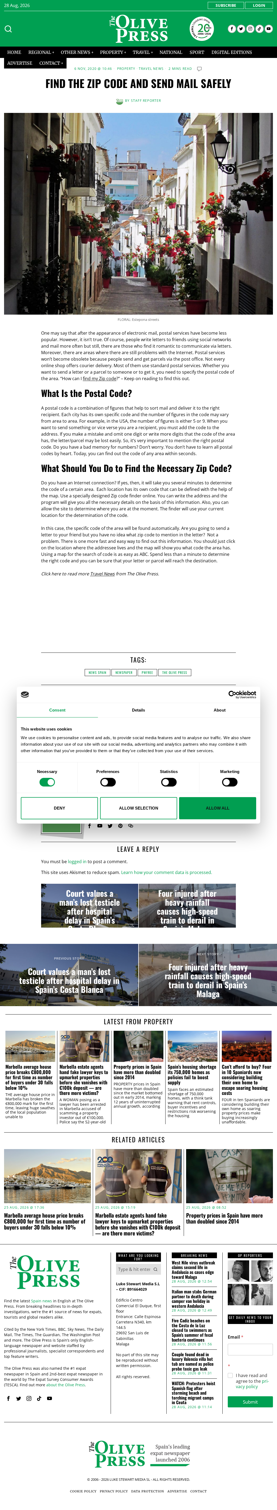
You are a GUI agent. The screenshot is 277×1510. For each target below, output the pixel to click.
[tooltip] (232, 29)
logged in (77, 862)
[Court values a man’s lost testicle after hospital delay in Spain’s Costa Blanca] (89, 906)
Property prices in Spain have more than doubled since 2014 (137, 1072)
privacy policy (252, 1384)
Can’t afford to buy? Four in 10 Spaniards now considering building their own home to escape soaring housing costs (246, 1079)
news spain (97, 672)
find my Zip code (99, 378)
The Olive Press (174, 672)
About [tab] (220, 709)
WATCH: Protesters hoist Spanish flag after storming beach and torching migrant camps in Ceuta (193, 1393)
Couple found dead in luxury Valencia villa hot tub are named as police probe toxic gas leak (193, 1361)
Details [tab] (138, 709)
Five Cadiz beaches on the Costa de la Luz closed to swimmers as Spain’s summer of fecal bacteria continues (192, 1330)
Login (259, 5)
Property (126, 69)
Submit (250, 1402)
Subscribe (226, 5)
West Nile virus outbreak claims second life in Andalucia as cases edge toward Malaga (193, 1269)
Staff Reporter (146, 100)
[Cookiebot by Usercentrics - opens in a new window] (232, 694)
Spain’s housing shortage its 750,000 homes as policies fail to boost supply (192, 1074)
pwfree (147, 672)
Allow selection (138, 808)
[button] (155, 1269)
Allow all (217, 808)
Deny (59, 808)
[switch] (108, 782)
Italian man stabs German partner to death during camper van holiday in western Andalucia (194, 1298)
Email (235, 1337)
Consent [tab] (57, 709)
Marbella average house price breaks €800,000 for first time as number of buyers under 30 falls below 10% (29, 1077)
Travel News (151, 69)
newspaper (124, 672)
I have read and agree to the (252, 1381)
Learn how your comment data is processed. (166, 872)
